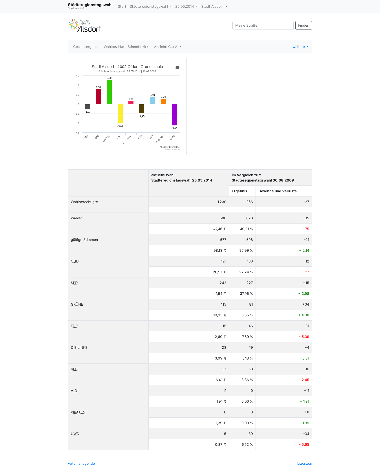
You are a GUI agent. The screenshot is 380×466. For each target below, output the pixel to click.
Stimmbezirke (139, 46)
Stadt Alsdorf (213, 6)
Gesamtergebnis (86, 46)
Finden (303, 25)
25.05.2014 (185, 6)
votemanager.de (81, 463)
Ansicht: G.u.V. (166, 46)
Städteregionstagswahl (149, 6)
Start (122, 6)
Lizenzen (304, 463)
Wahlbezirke (114, 46)
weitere (299, 46)
